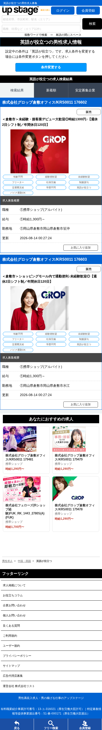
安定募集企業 (85, 90)
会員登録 (88, 10)
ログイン (63, 10)
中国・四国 (24, 561)
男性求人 (7, 561)
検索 (92, 24)
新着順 (51, 90)
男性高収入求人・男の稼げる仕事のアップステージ (51, 698)
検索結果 (17, 90)
